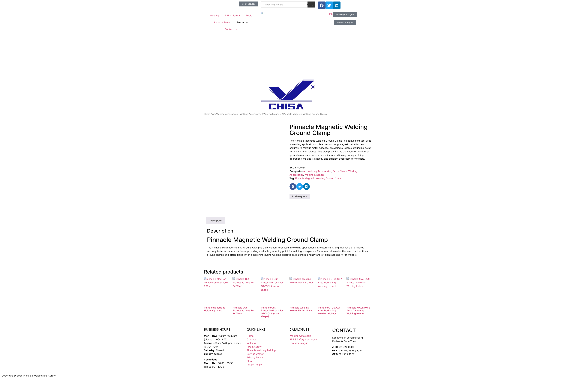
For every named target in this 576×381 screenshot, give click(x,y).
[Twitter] (329, 5)
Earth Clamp (340, 171)
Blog (249, 361)
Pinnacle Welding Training (261, 350)
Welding (214, 15)
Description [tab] (215, 220)
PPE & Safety (232, 15)
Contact (251, 339)
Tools (249, 15)
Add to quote (299, 196)
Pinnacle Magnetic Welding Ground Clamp (318, 178)
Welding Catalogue (300, 335)
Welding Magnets (272, 114)
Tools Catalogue (299, 343)
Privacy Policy (255, 357)
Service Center (255, 353)
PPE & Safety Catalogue (303, 339)
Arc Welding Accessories (225, 114)
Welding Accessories (250, 114)
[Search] (311, 5)
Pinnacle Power (222, 22)
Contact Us (231, 29)
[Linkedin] (336, 5)
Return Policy (254, 364)
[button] (293, 186)
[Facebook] (322, 5)
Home (207, 114)
